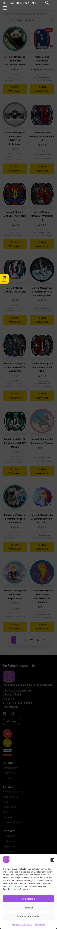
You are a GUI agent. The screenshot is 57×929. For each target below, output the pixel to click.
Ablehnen (28, 907)
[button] (52, 860)
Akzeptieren (28, 898)
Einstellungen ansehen (28, 916)
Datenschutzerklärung (22, 924)
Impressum (40, 924)
